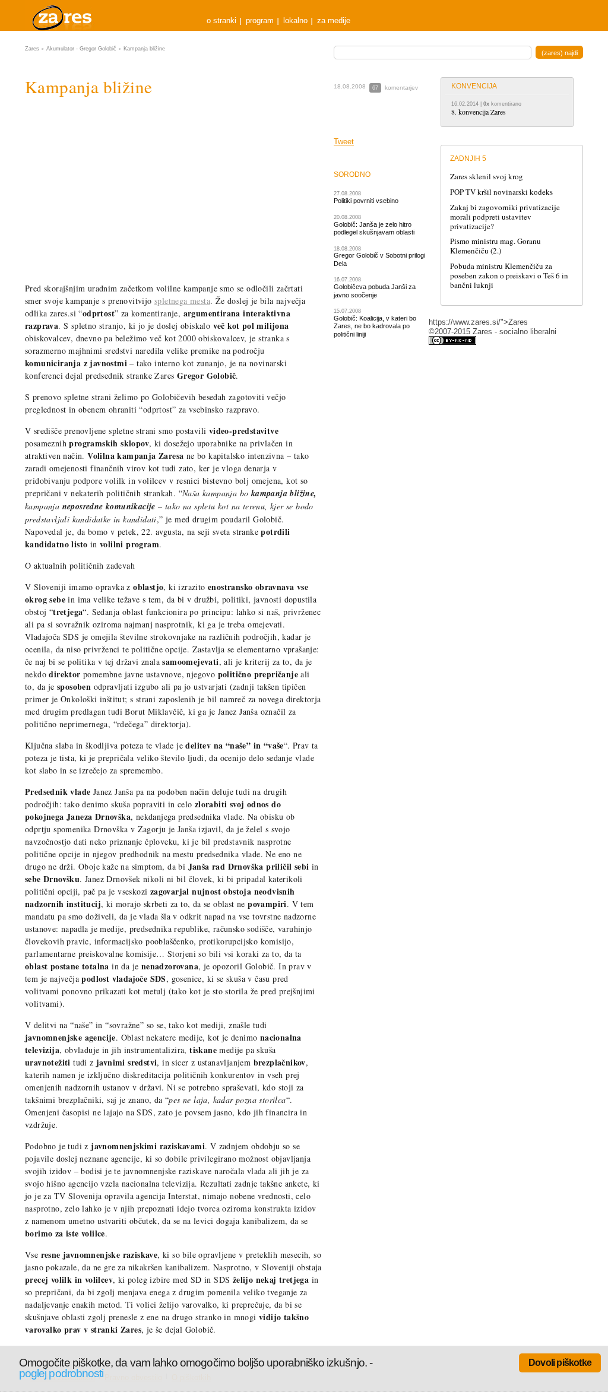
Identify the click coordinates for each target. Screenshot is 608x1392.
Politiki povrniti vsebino (366, 200)
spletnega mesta (182, 300)
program (260, 20)
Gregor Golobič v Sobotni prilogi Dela (379, 259)
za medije (333, 20)
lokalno (295, 20)
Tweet (344, 141)
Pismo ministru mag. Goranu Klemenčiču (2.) (495, 246)
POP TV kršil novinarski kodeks (501, 191)
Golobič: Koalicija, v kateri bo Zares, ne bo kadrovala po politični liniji (375, 326)
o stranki (221, 20)
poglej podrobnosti (61, 1373)
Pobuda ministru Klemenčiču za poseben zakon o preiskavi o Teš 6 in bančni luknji (509, 275)
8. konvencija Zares (478, 111)
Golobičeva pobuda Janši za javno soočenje (375, 290)
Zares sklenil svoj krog (486, 176)
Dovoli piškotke (559, 1363)
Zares (63, 15)
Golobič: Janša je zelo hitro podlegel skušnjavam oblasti (374, 228)
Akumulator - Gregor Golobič (81, 49)
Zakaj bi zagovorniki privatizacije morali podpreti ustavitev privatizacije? (505, 217)
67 (375, 88)
